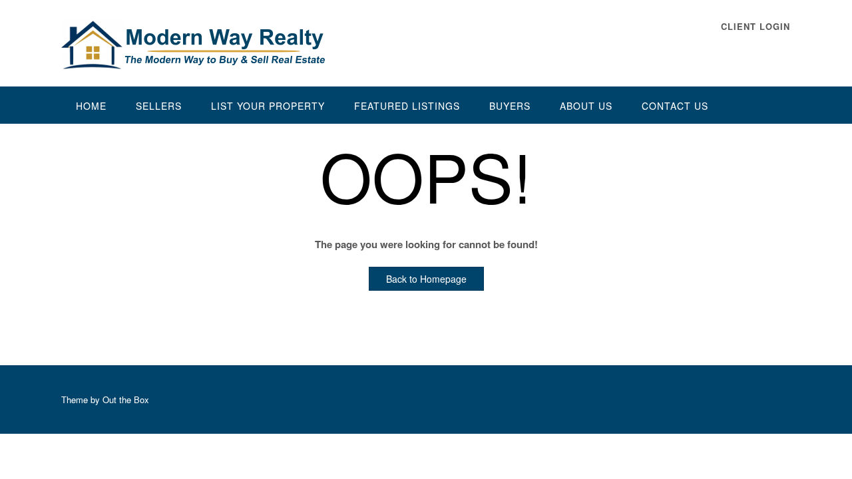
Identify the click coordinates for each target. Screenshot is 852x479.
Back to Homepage (426, 278)
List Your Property (268, 105)
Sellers (159, 105)
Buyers (510, 105)
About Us (586, 105)
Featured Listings (407, 105)
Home (91, 105)
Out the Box (126, 399)
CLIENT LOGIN (755, 26)
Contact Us (675, 105)
